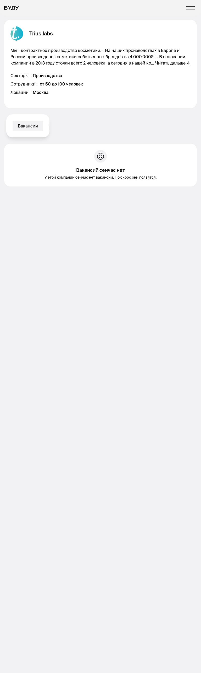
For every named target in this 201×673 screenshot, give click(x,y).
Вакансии (28, 126)
